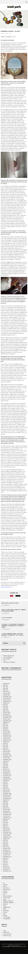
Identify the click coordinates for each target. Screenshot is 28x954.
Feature (3, 36)
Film (4, 894)
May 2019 (5, 824)
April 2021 (5, 787)
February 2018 (6, 848)
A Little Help (7, 617)
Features (5, 892)
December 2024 (7, 716)
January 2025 (6, 714)
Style (4, 914)
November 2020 (7, 795)
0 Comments (9, 36)
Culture (5, 886)
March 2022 (6, 769)
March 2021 (6, 788)
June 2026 (5, 686)
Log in (4, 930)
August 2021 (6, 780)
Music (4, 905)
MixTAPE (5, 904)
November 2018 (7, 834)
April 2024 (5, 728)
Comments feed (7, 934)
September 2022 (7, 759)
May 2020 (5, 804)
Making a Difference (8, 901)
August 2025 (6, 703)
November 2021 (7, 775)
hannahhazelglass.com (6, 587)
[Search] (26, 2)
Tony (4, 660)
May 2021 (5, 785)
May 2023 (5, 746)
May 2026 (5, 688)
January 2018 (6, 850)
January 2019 (6, 830)
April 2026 (5, 690)
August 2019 (6, 819)
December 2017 (7, 851)
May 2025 (5, 707)
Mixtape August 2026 (10, 603)
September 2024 (7, 720)
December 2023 (7, 735)
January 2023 (6, 753)
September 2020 (7, 798)
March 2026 (6, 691)
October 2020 (6, 796)
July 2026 (5, 685)
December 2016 (7, 871)
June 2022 (5, 764)
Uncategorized (6, 918)
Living (4, 899)
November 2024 (7, 717)
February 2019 (6, 829)
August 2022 (6, 761)
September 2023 (7, 740)
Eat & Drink (6, 888)
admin (2, 33)
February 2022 (6, 770)
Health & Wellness (7, 896)
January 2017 (6, 869)
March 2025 (6, 711)
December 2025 (7, 696)
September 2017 (7, 856)
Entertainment (6, 889)
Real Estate (6, 910)
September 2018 (7, 837)
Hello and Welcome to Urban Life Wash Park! (14, 610)
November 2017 (7, 853)
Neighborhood (6, 907)
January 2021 (6, 792)
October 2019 (6, 816)
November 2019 (7, 814)
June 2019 (5, 822)
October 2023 (6, 738)
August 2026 (6, 683)
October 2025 (6, 699)
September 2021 (7, 779)
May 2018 (5, 843)
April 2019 (5, 825)
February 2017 (6, 867)
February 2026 (6, 693)
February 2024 (6, 732)
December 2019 (7, 813)
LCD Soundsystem (7, 657)
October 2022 (6, 758)
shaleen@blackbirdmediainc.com (14, 946)
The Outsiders (6, 659)
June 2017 (5, 861)
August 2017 (6, 858)
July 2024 (5, 724)
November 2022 (7, 756)
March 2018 (6, 846)
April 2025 (5, 709)
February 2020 (6, 809)
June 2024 (5, 725)
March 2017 (6, 866)
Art (4, 883)
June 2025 (5, 706)
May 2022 (5, 766)
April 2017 (5, 864)
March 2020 (6, 808)
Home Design (6, 897)
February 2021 (6, 790)
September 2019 (7, 817)
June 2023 (5, 745)
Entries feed (6, 932)
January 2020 (6, 811)
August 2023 (6, 741)
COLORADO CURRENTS (9, 662)
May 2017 (5, 863)
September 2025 (7, 701)
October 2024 (6, 719)
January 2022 (6, 772)
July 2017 (5, 859)
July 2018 (5, 840)
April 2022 (5, 767)
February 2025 (6, 712)
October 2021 (6, 777)
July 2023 (5, 743)
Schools (5, 912)
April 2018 (5, 845)
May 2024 (5, 727)
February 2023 (6, 751)
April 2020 (5, 806)
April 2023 (5, 748)
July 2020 (5, 801)
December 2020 (7, 793)
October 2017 (6, 855)
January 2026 (6, 695)
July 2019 (5, 821)
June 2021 (5, 783)
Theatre (5, 915)
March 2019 (6, 827)
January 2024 (6, 733)
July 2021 (5, 782)
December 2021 (7, 774)
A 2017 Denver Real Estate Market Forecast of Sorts (13, 634)
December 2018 (7, 832)
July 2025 (5, 704)
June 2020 (5, 803)
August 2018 (6, 838)
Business (5, 884)
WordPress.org (7, 935)
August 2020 (6, 800)
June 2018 (5, 842)
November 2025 (7, 698)
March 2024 (6, 730)
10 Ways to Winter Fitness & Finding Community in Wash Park (13, 626)
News (4, 909)
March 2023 (6, 749)
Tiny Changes (6, 917)
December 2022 (7, 754)
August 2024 (6, 722)
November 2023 (7, 737)
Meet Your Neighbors (8, 902)
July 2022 (5, 762)
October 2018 (6, 835)
